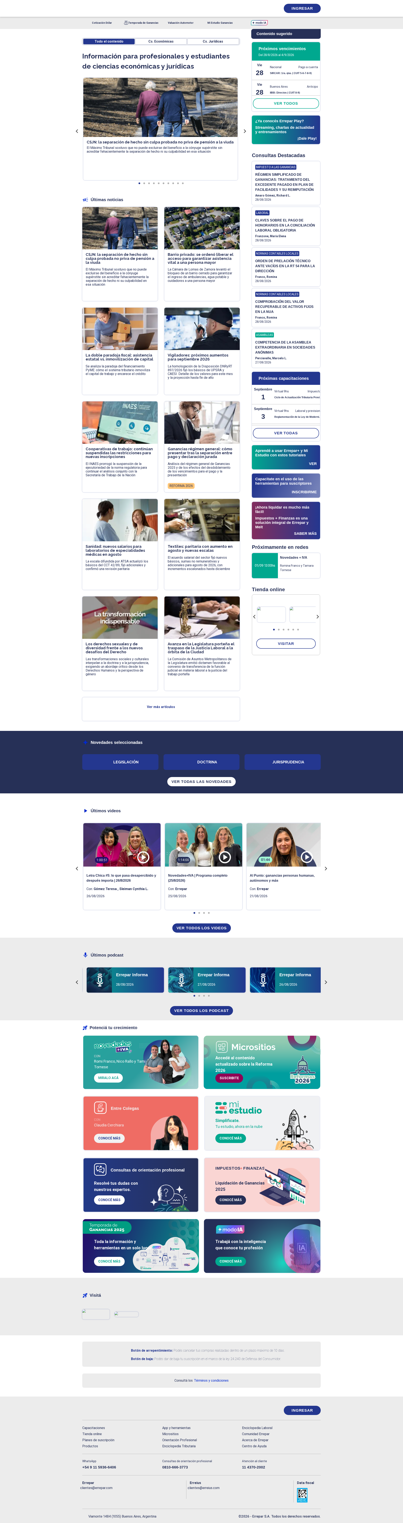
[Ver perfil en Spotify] (140, 1494)
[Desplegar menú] (85, 8)
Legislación (126, 762)
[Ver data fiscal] (309, 1495)
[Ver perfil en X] (95, 1494)
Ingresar (302, 8)
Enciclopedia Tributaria (179, 1446)
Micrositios (170, 1434)
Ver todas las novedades (201, 782)
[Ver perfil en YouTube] (113, 1494)
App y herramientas (176, 1428)
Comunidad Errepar (256, 1434)
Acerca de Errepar (255, 1440)
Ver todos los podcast (201, 1011)
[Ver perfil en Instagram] (122, 1494)
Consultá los (201, 1380)
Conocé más (109, 1138)
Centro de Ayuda (254, 1446)
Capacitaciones (93, 1428)
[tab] (274, 629)
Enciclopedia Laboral (257, 1428)
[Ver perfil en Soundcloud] (131, 1494)
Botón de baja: (142, 1359)
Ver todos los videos (202, 928)
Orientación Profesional (179, 1440)
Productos (90, 1446)
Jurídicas (213, 41)
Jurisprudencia (288, 762)
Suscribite (229, 1078)
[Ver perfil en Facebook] (85, 1494)
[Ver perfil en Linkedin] (104, 1494)
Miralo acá (108, 1078)
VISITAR (286, 644)
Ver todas (286, 433)
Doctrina (207, 762)
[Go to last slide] (254, 616)
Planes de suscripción (98, 1440)
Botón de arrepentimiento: (152, 1350)
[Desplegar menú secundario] (265, 8)
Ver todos (286, 103)
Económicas (161, 41)
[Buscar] (138, 8)
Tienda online (92, 1434)
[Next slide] (317, 616)
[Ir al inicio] (99, 1410)
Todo (109, 41)
